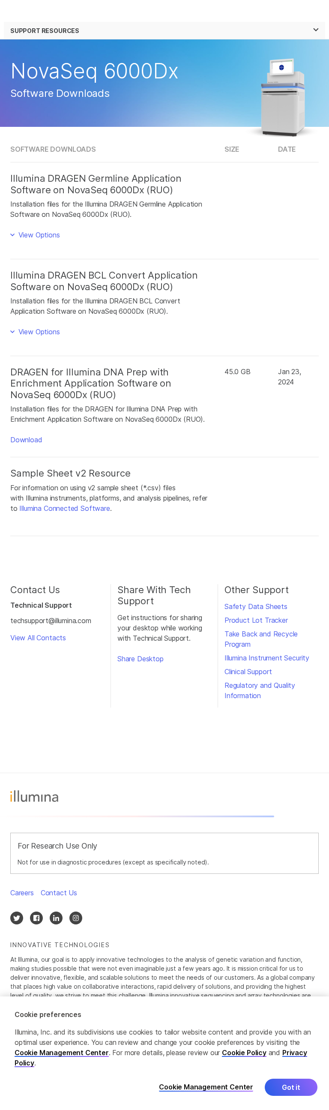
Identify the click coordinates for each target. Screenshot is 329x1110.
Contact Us (59, 892)
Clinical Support (248, 671)
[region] (164, 1053)
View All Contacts (38, 637)
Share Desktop (140, 658)
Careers (22, 892)
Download (26, 439)
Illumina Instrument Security (266, 658)
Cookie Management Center (62, 1052)
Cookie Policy (244, 1052)
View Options (38, 235)
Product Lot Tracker (256, 620)
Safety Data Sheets (255, 606)
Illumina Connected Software (64, 508)
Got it (291, 1087)
